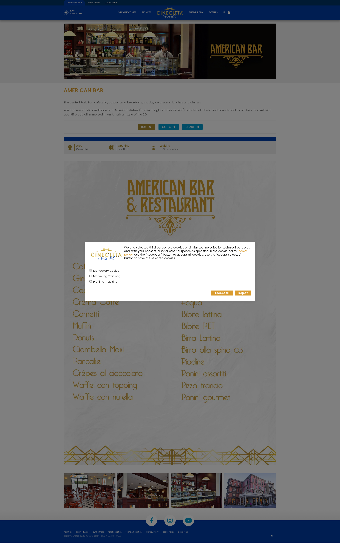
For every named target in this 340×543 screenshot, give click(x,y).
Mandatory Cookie (106, 270)
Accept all (222, 293)
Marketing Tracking (106, 276)
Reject (243, 293)
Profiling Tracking (105, 281)
